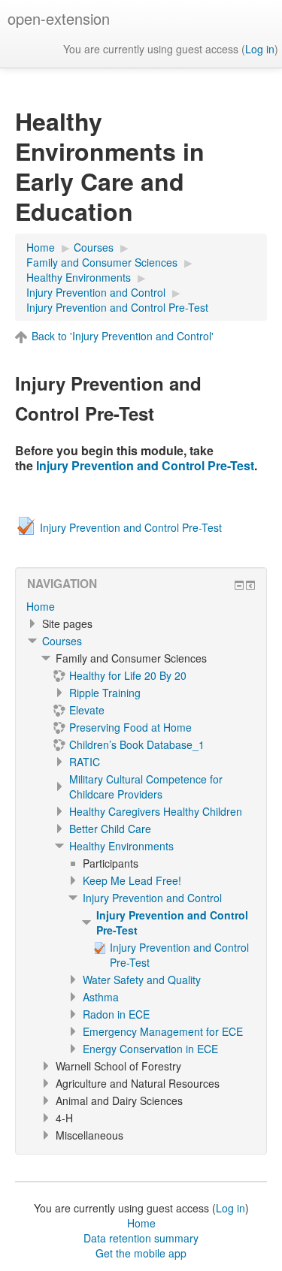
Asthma (101, 996)
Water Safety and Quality (142, 979)
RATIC (84, 761)
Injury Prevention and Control (152, 897)
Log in (259, 48)
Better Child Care (110, 828)
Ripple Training (105, 692)
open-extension (59, 18)
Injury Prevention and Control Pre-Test (145, 465)
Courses (62, 640)
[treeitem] (141, 606)
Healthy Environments (121, 845)
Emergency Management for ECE (163, 1031)
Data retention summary (141, 1237)
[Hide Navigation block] (239, 585)
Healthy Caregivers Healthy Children (155, 811)
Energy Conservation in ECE (150, 1048)
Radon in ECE (116, 1014)
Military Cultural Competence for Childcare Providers (146, 786)
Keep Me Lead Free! (132, 880)
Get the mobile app (141, 1252)
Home (40, 606)
